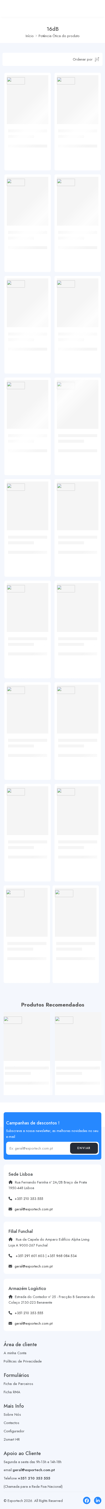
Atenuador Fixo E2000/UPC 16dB (21, 956)
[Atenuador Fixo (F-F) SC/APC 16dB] (27, 400)
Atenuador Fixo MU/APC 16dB (77, 753)
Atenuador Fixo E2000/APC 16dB (70, 956)
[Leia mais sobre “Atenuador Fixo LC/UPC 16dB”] (91, 428)
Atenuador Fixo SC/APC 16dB (27, 651)
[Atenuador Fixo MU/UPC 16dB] (27, 705)
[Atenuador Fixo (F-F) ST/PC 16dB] (27, 96)
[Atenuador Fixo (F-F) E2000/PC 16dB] (27, 807)
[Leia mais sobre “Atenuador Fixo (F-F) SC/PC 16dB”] (91, 326)
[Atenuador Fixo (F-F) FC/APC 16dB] (27, 197)
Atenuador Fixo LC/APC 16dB (27, 550)
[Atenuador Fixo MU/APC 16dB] (77, 705)
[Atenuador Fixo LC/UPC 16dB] (77, 400)
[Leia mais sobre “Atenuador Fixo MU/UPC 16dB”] (41, 732)
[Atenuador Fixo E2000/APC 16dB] (75, 908)
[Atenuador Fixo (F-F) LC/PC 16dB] (77, 197)
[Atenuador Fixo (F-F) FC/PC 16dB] (77, 96)
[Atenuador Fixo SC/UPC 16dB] (77, 502)
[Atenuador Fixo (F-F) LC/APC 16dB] (27, 299)
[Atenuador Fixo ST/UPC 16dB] (77, 604)
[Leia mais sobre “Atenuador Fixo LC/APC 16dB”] (41, 529)
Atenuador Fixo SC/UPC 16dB (77, 550)
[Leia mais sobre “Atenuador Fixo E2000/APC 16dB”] (89, 936)
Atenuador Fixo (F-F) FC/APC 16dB (24, 245)
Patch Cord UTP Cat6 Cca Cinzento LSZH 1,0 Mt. (25, 1080)
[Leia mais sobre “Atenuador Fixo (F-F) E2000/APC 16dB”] (91, 834)
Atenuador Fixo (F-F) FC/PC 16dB (74, 143)
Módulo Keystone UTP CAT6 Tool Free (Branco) (75, 1080)
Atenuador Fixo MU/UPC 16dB (27, 753)
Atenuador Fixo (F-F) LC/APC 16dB (24, 347)
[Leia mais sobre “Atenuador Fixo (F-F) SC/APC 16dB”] (41, 428)
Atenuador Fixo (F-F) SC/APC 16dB (24, 448)
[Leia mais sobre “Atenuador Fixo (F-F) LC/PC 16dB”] (91, 225)
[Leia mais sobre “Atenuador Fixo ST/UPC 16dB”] (91, 631)
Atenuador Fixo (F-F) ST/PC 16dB (24, 143)
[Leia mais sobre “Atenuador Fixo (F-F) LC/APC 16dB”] (41, 326)
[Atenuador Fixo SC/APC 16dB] (27, 604)
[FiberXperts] (16, 80)
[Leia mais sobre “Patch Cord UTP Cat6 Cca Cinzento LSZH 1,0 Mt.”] (43, 1060)
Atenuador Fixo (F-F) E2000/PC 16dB (24, 854)
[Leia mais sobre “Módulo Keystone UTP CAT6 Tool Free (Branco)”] (94, 1060)
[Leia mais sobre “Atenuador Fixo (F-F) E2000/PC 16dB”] (41, 834)
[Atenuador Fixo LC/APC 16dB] (27, 502)
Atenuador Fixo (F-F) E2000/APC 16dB (74, 854)
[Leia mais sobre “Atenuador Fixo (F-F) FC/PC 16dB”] (91, 123)
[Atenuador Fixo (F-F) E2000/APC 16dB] (77, 807)
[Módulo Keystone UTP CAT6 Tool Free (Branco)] (78, 1035)
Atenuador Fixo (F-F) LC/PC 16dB (74, 245)
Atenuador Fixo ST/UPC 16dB (77, 651)
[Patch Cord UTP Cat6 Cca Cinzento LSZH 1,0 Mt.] (27, 1035)
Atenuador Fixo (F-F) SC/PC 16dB (74, 347)
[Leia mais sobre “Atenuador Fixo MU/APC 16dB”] (91, 732)
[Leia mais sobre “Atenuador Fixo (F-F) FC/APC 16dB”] (41, 225)
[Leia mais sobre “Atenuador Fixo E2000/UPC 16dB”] (40, 936)
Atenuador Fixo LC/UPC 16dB (77, 448)
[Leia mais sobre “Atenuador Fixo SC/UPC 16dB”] (91, 529)
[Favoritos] (43, 99)
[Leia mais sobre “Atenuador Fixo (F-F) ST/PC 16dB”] (41, 123)
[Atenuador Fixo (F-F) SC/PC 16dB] (77, 299)
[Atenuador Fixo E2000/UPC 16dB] (27, 908)
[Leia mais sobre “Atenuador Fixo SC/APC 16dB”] (41, 631)
